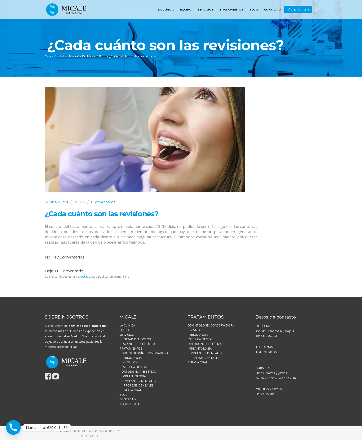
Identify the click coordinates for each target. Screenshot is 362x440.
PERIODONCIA (132, 358)
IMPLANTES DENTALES (140, 381)
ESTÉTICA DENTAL (134, 367)
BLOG (123, 395)
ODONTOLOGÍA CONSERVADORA (145, 353)
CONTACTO (127, 399)
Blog (102, 56)
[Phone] (13, 427)
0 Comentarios (102, 202)
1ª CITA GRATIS (130, 404)
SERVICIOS (126, 335)
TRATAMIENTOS (130, 348)
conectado (83, 276)
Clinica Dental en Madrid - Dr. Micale (70, 56)
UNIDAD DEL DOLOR (136, 339)
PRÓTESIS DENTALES (138, 385)
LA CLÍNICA (127, 325)
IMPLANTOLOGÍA (134, 376)
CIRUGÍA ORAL (132, 390)
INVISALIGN (130, 362)
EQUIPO (125, 330)
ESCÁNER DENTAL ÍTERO (139, 344)
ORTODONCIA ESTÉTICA (139, 371)
